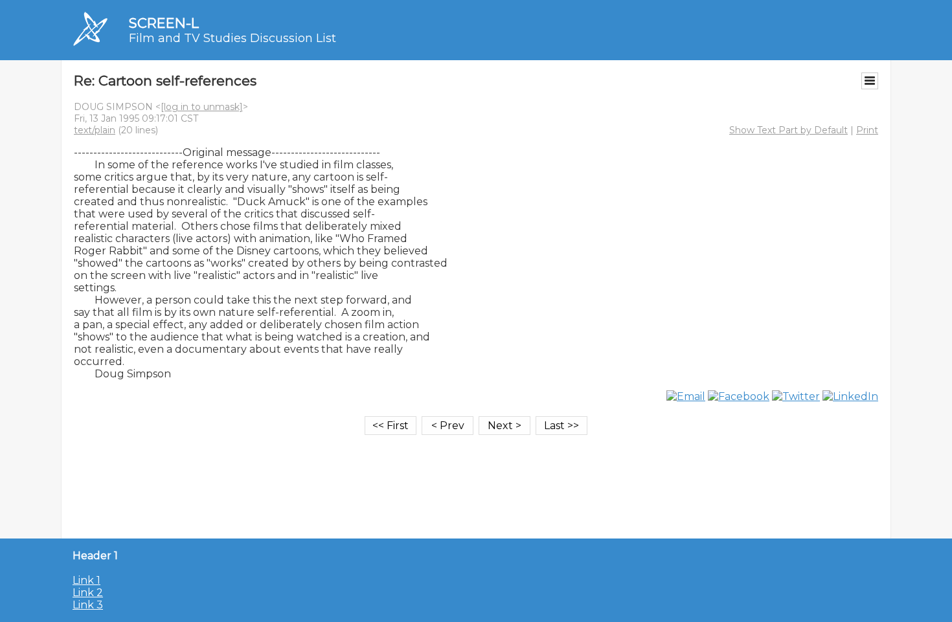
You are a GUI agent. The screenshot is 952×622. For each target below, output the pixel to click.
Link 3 (88, 605)
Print (867, 130)
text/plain (94, 130)
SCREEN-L (164, 23)
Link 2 (88, 592)
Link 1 (86, 580)
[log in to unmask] (202, 107)
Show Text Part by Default (788, 130)
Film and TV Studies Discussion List (232, 38)
